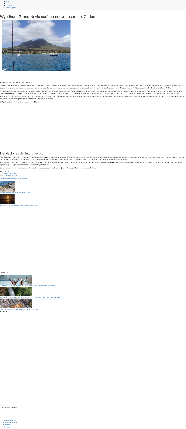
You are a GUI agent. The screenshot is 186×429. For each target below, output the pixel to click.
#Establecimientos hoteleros (18, 179)
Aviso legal (6, 427)
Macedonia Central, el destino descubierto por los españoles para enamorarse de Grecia (30, 297)
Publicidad (6, 425)
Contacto (9, 5)
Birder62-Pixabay (11, 175)
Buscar (8, 3)
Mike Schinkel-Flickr (11, 173)
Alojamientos (4, 179)
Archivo (8, 1)
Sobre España (11, 8)
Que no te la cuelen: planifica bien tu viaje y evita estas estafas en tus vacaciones (27, 286)
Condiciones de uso (9, 420)
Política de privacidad (10, 422)
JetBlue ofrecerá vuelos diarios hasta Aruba (15, 193)
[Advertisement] (52, 76)
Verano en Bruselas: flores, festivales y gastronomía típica (20, 309)
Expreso (6, 171)
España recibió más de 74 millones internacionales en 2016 (20, 205)
